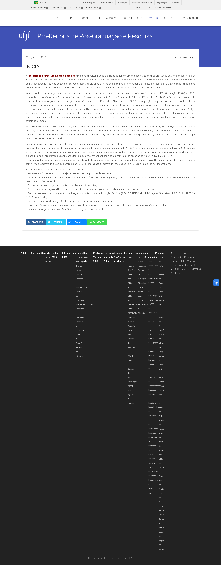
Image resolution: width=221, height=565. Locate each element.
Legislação (141, 253)
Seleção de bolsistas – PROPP (131, 347)
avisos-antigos (187, 57)
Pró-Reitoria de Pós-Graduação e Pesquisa (95, 36)
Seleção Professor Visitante (119, 257)
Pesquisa (142, 266)
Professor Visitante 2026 (109, 257)
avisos (175, 57)
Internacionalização (84, 304)
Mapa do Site (141, 8)
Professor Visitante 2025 (98, 257)
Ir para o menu (58, 8)
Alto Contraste (155, 8)
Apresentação (38, 253)
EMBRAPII (132, 317)
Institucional (79, 253)
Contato (45, 253)
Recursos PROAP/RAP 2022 (153, 437)
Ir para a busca (75, 8)
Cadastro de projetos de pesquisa (162, 540)
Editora (79, 275)
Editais (128, 253)
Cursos (151, 467)
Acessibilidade (168, 8)
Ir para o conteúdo (39, 8)
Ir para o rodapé (93, 8)
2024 (23, 253)
